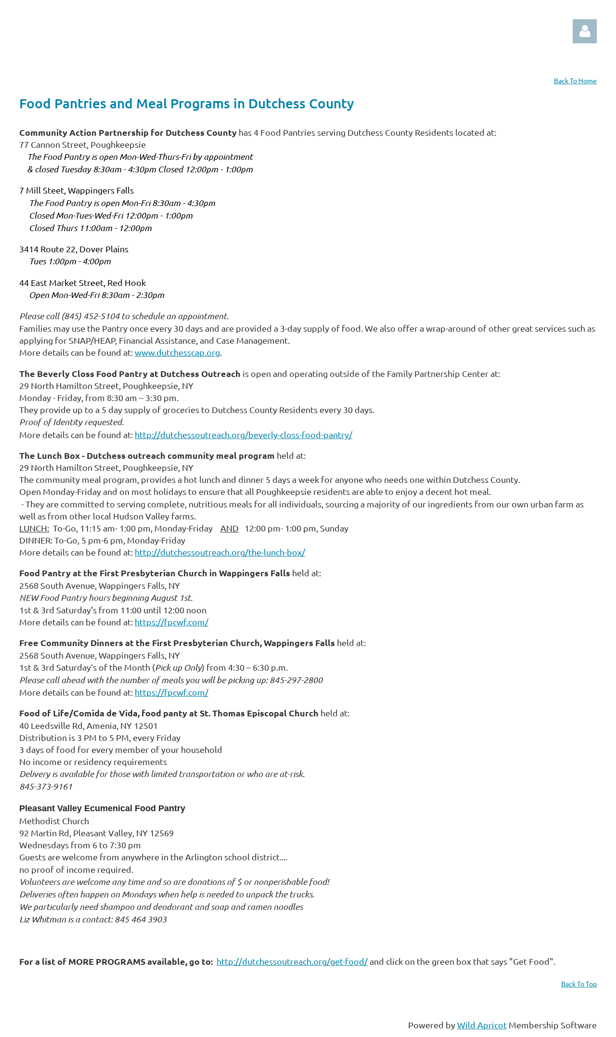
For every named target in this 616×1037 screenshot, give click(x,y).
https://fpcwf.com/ (171, 622)
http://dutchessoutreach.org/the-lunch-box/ (220, 552)
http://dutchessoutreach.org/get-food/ (292, 961)
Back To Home (575, 80)
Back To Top (579, 983)
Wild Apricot (482, 1025)
